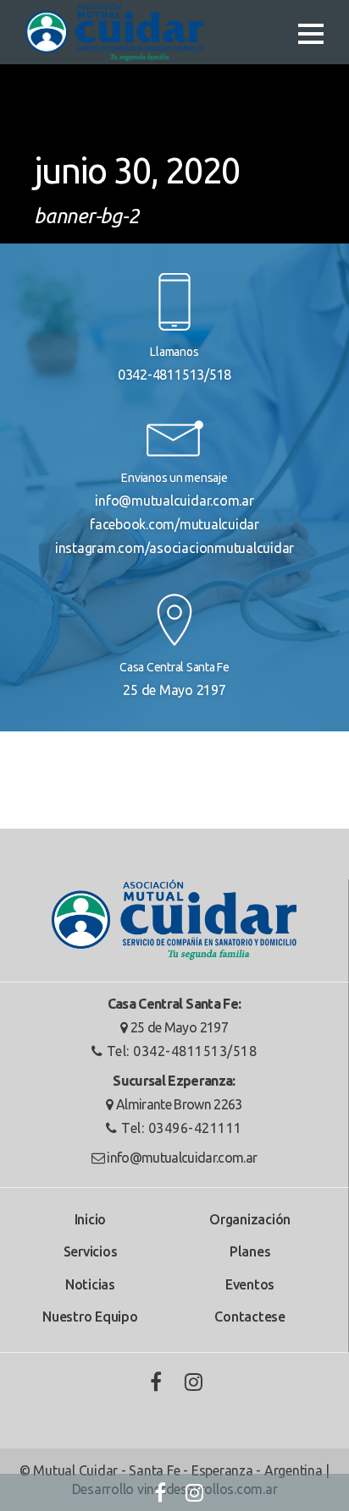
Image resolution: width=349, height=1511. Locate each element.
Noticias (90, 1284)
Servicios (91, 1251)
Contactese (249, 1316)
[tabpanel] (174, 122)
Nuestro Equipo (90, 1316)
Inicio (91, 1219)
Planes (250, 1251)
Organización (250, 1219)
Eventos (249, 1284)
